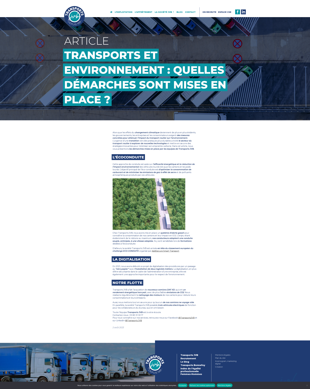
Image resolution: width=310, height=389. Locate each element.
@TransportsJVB (186, 318)
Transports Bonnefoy (193, 365)
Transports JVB (189, 355)
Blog (180, 12)
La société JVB (163, 12)
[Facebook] (237, 11)
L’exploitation (123, 12)
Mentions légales (222, 355)
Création (219, 367)
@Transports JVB (133, 320)
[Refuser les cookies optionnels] (307, 385)
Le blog (185, 361)
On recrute (209, 12)
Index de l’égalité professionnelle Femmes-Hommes (191, 371)
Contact (190, 12)
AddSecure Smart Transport (165, 251)
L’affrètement (143, 12)
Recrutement (188, 358)
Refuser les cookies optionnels (202, 385)
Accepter (182, 385)
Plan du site (220, 358)
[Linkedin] (243, 11)
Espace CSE (224, 12)
